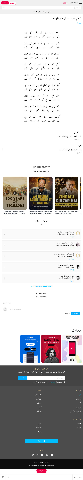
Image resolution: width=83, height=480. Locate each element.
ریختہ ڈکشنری (39, 428)
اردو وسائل (78, 407)
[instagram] (37, 454)
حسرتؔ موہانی (79, 23)
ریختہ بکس (39, 432)
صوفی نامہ (79, 423)
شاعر (49, 12)
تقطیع (80, 403)
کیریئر (40, 407)
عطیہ (80, 394)
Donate (12, 3)
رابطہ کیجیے (39, 403)
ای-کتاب (34, 12)
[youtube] (42, 454)
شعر (46, 12)
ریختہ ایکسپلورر (39, 411)
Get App (5, 3)
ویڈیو (39, 12)
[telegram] (32, 454)
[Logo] (74, 3)
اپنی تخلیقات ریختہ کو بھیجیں (75, 411)
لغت (43, 12)
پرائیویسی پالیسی (52, 382)
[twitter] (47, 454)
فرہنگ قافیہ (78, 399)
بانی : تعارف (39, 399)
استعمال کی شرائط (40, 462)
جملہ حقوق (35, 462)
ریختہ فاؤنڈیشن (38, 394)
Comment (75, 313)
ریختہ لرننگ (78, 428)
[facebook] (51, 454)
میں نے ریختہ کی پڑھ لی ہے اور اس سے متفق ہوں (48, 382)
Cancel (67, 313)
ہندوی (40, 423)
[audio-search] (3, 7)
